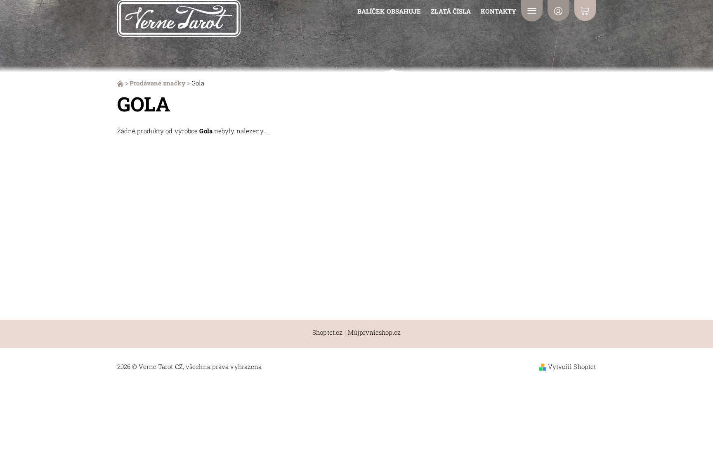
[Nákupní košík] (585, 10)
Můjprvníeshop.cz (374, 332)
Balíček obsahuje (389, 11)
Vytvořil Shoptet (572, 366)
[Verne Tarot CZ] (179, 17)
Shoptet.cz (327, 332)
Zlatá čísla (451, 11)
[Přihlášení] (558, 10)
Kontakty (498, 11)
